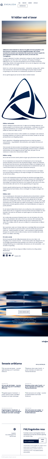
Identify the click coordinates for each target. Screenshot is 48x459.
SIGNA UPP (42, 440)
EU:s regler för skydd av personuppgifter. (27, 322)
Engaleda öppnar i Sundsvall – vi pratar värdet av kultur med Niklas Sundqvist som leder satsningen (11, 411)
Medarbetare (5, 383)
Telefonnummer (10, 301)
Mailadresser (28, 301)
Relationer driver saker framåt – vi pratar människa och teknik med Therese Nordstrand (34, 387)
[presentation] (12, 375)
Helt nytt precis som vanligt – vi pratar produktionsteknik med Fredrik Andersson (34, 411)
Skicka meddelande (24, 312)
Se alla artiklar (41, 364)
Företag (26, 295)
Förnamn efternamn (11, 295)
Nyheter (10, 408)
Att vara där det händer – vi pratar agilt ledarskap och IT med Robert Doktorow (11, 387)
